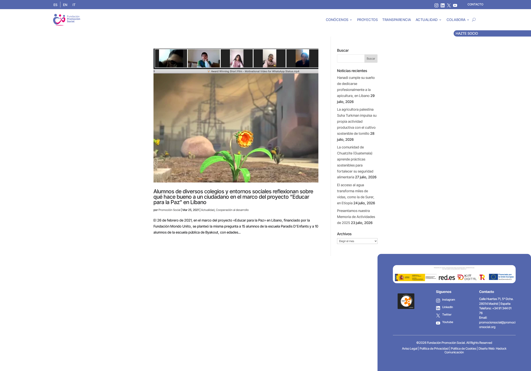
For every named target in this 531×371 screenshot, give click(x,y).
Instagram (448, 299)
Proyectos (367, 20)
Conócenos (337, 20)
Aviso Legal (409, 348)
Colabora (456, 20)
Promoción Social (169, 210)
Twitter (447, 314)
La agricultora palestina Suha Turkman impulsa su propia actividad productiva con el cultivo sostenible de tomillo (356, 121)
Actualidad (427, 20)
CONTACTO (475, 4)
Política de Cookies (463, 348)
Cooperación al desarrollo (232, 210)
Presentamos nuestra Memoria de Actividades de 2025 (356, 217)
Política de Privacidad (434, 348)
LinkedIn (447, 307)
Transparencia (396, 20)
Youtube (447, 322)
